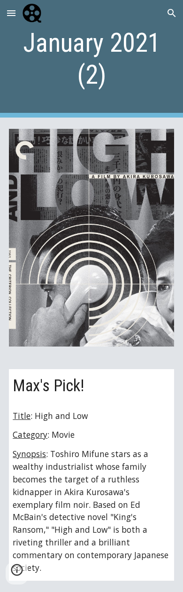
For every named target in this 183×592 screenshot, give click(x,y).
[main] (91, 59)
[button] (11, 13)
